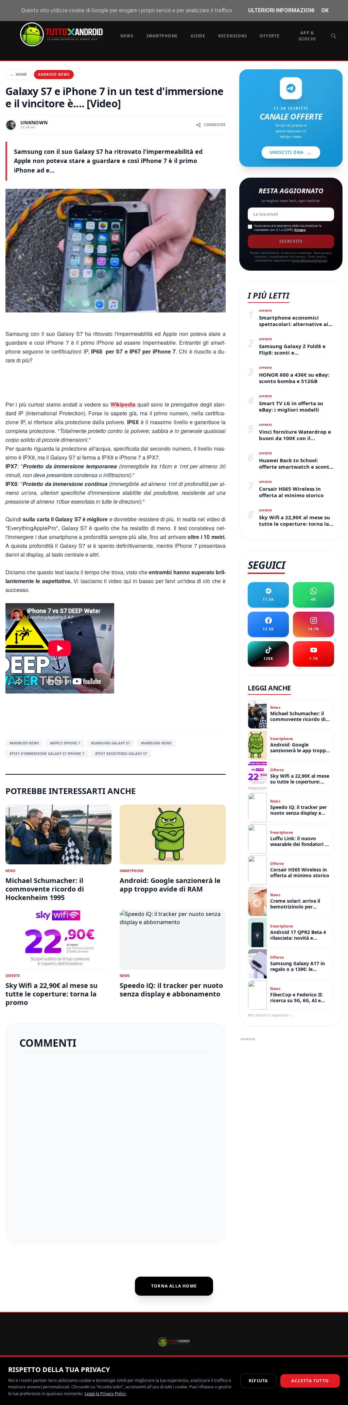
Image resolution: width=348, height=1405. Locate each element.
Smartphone (162, 36)
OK (325, 10)
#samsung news (156, 743)
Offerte (269, 36)
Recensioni (232, 36)
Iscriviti (291, 241)
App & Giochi (307, 36)
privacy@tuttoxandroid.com (309, 260)
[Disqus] (115, 1145)
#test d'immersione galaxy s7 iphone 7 (47, 753)
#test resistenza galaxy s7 (121, 753)
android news (54, 74)
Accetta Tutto (310, 1381)
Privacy (300, 230)
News (127, 36)
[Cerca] (334, 36)
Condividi (215, 124)
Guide (198, 36)
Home (18, 74)
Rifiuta (258, 1381)
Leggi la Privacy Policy (105, 1394)
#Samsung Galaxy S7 (110, 743)
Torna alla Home (174, 1286)
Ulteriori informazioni (281, 10)
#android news (24, 743)
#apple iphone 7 (65, 743)
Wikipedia (123, 404)
